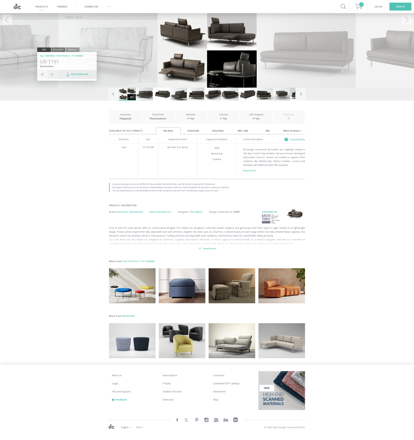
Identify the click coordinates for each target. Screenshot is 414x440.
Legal (115, 383)
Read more (249, 170)
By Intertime (46, 66)
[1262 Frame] (281, 340)
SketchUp (217, 130)
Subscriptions (170, 375)
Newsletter (219, 391)
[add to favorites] (52, 74)
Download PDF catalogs (226, 383)
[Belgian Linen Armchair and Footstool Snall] (232, 285)
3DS (268, 130)
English (124, 427)
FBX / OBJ (243, 130)
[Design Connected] (17, 6)
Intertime (128, 316)
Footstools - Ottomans (69, 55)
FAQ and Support (121, 391)
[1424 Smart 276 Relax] (232, 340)
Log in (378, 6)
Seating (50, 55)
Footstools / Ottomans (138, 261)
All (42, 55)
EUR (138, 427)
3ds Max (168, 130)
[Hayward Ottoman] (182, 285)
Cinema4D (193, 130)
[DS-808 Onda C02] (281, 285)
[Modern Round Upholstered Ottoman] (132, 285)
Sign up (400, 6)
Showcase (168, 399)
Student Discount (172, 391)
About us (117, 375)
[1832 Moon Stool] (132, 340)
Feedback (121, 399)
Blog (215, 399)
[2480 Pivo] (182, 340)
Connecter (219, 375)
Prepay (167, 383)
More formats (291, 130)
